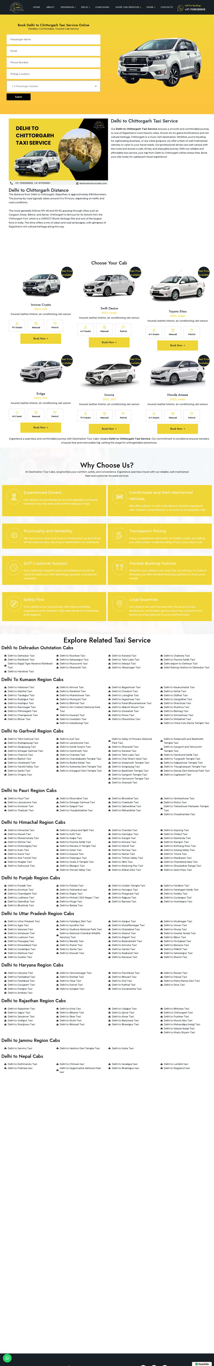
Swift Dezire (109, 308)
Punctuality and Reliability (48, 531)
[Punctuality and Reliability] (14, 535)
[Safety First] (14, 603)
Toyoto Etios (177, 311)
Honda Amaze (177, 394)
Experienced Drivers (42, 492)
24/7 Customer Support (45, 563)
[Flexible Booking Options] (119, 567)
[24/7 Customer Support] (14, 567)
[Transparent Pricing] (119, 535)
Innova (109, 394)
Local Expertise (143, 599)
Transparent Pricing (147, 531)
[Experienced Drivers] (14, 496)
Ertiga (41, 393)
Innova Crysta (41, 304)
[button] (7, 1358)
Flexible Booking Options (152, 563)
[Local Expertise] (119, 603)
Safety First (34, 599)
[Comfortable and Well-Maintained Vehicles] (119, 496)
